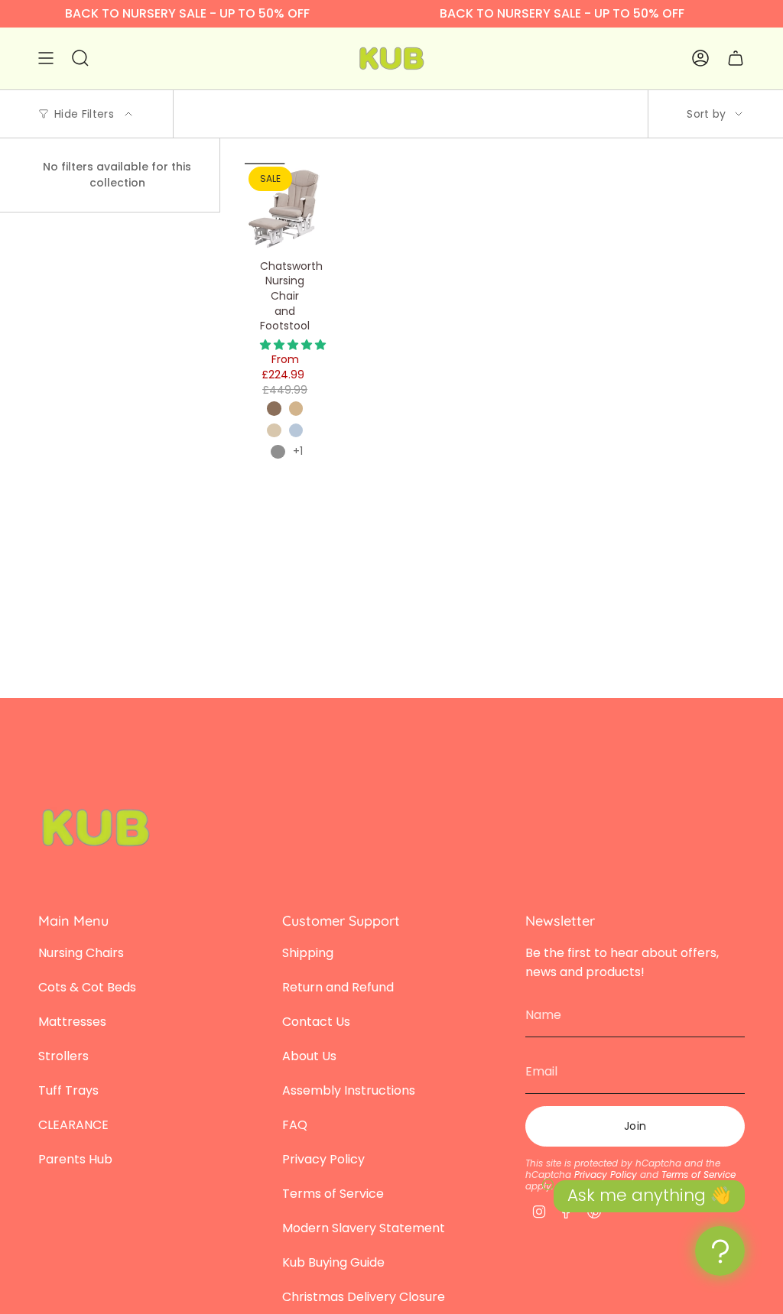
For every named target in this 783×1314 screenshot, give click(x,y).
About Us (309, 1056)
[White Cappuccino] (296, 408)
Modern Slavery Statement (363, 1228)
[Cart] (735, 58)
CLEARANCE (73, 1125)
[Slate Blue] (296, 430)
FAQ (294, 1125)
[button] (293, 344)
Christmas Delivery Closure (363, 1297)
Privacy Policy (323, 1159)
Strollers (63, 1056)
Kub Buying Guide (333, 1262)
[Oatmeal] (274, 430)
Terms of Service (333, 1193)
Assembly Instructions (348, 1090)
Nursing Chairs (81, 953)
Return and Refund (338, 987)
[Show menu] (46, 58)
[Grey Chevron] (277, 452)
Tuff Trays (68, 1090)
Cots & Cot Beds (87, 987)
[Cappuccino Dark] (274, 408)
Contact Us (316, 1021)
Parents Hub (75, 1159)
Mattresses (72, 1021)
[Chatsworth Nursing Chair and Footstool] (285, 207)
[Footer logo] (95, 828)
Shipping (307, 953)
